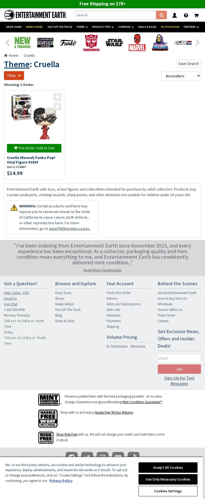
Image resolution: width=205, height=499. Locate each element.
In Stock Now (170, 27)
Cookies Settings (168, 491)
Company (124, 27)
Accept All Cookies (168, 467)
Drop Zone (63, 293)
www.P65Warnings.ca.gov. (69, 228)
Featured (190, 27)
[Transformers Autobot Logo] (91, 42)
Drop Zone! (14, 27)
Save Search (189, 63)
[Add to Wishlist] (57, 97)
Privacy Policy (61, 480)
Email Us (10, 298)
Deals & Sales (147, 27)
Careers (163, 321)
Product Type (101, 27)
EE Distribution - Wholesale (126, 346)
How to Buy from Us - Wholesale (173, 301)
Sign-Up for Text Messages (179, 380)
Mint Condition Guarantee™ (142, 402)
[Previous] (7, 42)
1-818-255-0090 (14, 309)
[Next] (198, 42)
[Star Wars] (114, 42)
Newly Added (34, 27)
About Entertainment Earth (177, 293)
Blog (58, 315)
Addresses (113, 315)
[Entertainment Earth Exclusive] (45, 42)
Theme (81, 27)
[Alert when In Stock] (57, 106)
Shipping (113, 326)
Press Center (166, 315)
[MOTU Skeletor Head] (160, 42)
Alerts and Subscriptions (124, 304)
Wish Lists (113, 309)
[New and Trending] (22, 42)
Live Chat (10, 304)
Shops (59, 298)
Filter (11, 75)
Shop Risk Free (66, 434)
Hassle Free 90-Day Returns (114, 412)
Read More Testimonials (103, 270)
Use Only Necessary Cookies (168, 479)
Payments (114, 321)
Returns (112, 298)
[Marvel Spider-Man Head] (137, 42)
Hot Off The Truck (60, 27)
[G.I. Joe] (183, 42)
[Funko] (68, 42)
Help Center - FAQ (16, 293)
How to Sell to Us (170, 309)
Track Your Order (119, 293)
